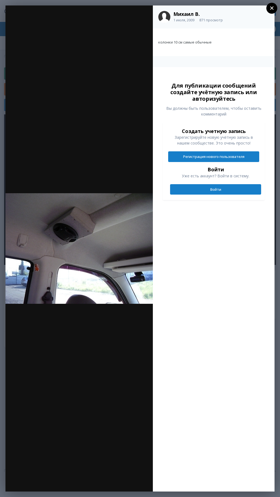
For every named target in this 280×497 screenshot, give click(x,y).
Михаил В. (186, 14)
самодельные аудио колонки (57, 21)
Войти (215, 189)
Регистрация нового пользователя (213, 156)
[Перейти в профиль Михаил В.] (164, 17)
